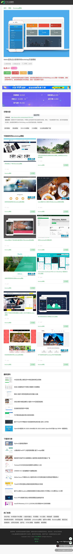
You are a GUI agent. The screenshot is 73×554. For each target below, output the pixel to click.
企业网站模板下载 (45, 128)
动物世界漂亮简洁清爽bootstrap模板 (14, 278)
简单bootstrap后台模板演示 (45, 240)
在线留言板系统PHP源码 (21, 408)
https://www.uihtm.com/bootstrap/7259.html (22, 117)
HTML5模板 (29, 522)
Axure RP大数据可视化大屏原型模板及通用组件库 (29, 497)
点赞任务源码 (15, 522)
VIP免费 (15, 68)
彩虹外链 (7, 516)
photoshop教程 (36, 519)
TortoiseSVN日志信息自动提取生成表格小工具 (28, 465)
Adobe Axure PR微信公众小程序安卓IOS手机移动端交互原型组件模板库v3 (36, 477)
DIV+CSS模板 (25, 128)
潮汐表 (36, 541)
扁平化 (22, 522)
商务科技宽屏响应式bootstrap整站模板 (14, 202)
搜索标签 (36, 539)
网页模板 (7, 128)
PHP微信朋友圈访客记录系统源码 (24, 415)
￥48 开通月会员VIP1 (65, 542)
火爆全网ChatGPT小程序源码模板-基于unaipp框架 (29, 450)
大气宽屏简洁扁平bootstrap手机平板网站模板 (49, 355)
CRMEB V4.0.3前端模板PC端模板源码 (25, 471)
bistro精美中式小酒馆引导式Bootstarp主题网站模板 (51, 202)
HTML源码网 (37, 536)
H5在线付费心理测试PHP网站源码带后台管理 (27, 379)
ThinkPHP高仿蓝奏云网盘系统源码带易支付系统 (28, 484)
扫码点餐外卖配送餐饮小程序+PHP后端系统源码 (28, 401)
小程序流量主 (28, 516)
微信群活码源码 (8, 519)
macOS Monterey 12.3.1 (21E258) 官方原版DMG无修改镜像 (32, 503)
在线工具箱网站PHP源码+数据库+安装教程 (27, 387)
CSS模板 (34, 128)
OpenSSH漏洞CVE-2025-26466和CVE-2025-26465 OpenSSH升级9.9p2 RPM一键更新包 (40, 428)
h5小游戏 (42, 516)
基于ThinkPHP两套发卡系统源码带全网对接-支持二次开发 (31, 422)
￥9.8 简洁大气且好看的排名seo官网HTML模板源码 (56, 551)
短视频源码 (27, 519)
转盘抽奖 (49, 516)
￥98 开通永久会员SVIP (65, 547)
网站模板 (15, 128)
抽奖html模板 (47, 519)
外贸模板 (35, 516)
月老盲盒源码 (19, 519)
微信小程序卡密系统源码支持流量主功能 (26, 394)
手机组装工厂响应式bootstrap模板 (13, 163)
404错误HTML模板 (16, 516)
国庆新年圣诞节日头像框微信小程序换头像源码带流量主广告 (32, 458)
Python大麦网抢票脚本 (21, 443)
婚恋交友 (64, 519)
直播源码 (7, 522)
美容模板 (43, 522)
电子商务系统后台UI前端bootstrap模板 (48, 316)
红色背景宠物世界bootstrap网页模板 (14, 355)
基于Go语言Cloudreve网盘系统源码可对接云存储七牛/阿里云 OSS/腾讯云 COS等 (38, 491)
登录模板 (56, 516)
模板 (9, 8)
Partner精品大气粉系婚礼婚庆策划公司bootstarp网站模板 (19, 240)
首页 (5, 8)
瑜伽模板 (37, 522)
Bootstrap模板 (17, 8)
